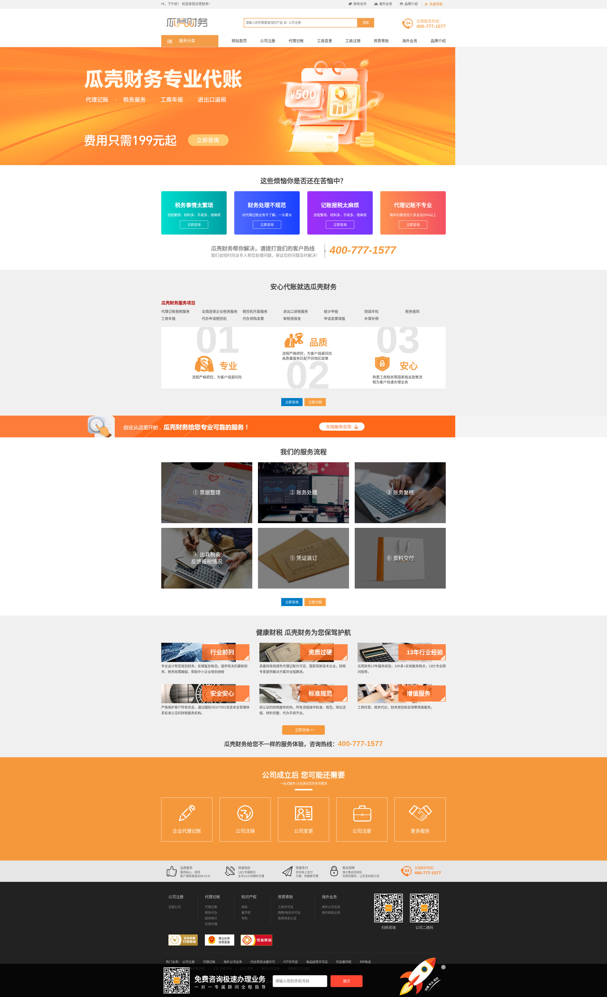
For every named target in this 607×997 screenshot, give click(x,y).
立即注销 (315, 402)
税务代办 (211, 912)
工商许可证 (285, 907)
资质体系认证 (287, 918)
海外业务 (385, 4)
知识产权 (249, 897)
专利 (244, 918)
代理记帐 (296, 41)
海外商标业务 (331, 912)
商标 (244, 907)
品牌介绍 (411, 4)
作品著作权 (343, 962)
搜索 (366, 22)
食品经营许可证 (317, 962)
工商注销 (352, 41)
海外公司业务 (331, 907)
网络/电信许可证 (289, 912)
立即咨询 (194, 225)
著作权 (246, 912)
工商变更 (324, 41)
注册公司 (174, 907)
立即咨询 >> (304, 730)
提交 (346, 981)
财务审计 (211, 918)
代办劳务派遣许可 (262, 962)
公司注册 (267, 41)
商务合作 (360, 4)
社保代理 (211, 924)
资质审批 (381, 41)
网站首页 (239, 41)
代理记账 (211, 907)
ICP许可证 (290, 962)
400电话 (365, 962)
